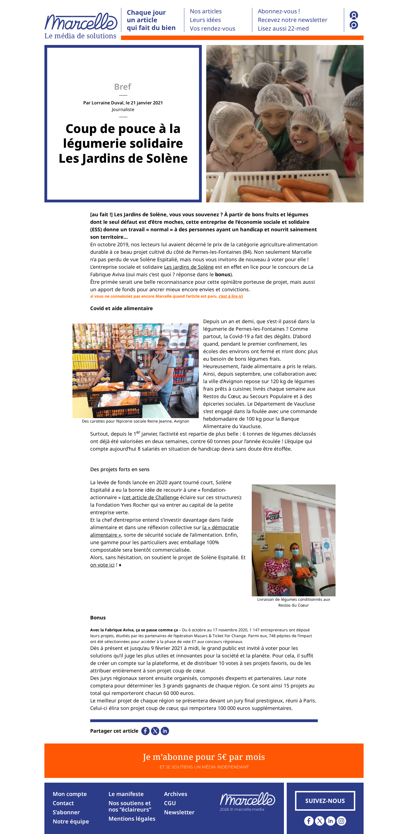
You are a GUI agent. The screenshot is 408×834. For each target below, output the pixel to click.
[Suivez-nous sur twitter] (319, 821)
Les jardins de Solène (189, 266)
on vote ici (102, 564)
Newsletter (179, 812)
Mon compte (70, 794)
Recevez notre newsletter (293, 20)
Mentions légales (132, 818)
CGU (170, 803)
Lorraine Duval (108, 103)
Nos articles (206, 11)
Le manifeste (126, 794)
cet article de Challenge (151, 497)
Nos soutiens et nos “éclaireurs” (130, 806)
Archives (175, 794)
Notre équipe (71, 821)
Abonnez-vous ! (279, 11)
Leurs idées (205, 20)
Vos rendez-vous (212, 28)
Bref (122, 86)
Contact (63, 803)
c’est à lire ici (231, 296)
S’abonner (66, 812)
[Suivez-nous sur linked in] (330, 821)
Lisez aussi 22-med (283, 28)
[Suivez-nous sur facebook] (309, 821)
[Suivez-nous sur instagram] (341, 821)
